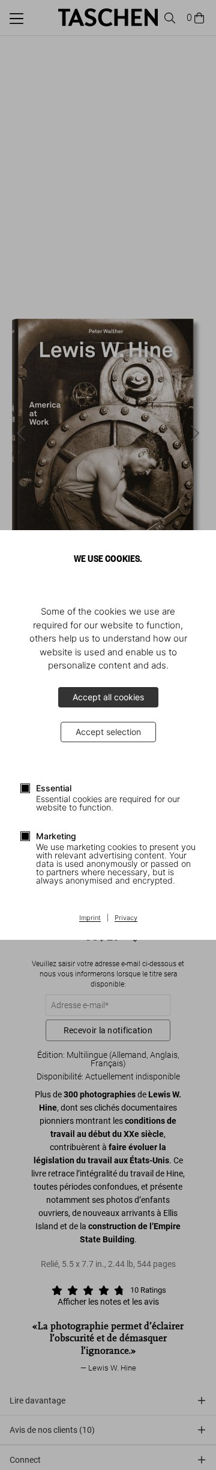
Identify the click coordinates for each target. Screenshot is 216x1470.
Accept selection (108, 732)
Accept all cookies (108, 697)
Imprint (90, 918)
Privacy (126, 918)
